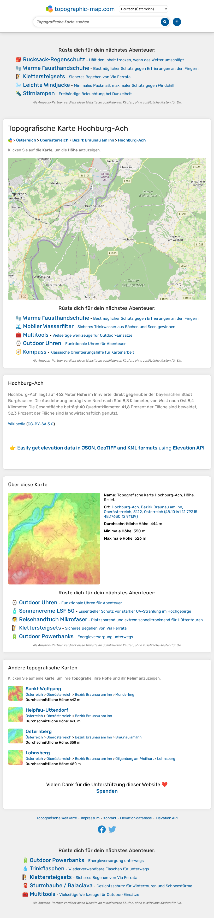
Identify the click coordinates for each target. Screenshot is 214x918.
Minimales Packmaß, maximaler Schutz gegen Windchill (124, 85)
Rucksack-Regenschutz (54, 59)
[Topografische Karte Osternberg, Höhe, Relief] (15, 737)
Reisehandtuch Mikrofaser (53, 619)
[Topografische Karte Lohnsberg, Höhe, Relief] (15, 758)
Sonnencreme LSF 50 (47, 610)
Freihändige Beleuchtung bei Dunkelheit (95, 93)
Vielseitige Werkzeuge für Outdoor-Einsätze (92, 335)
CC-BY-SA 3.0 (41, 424)
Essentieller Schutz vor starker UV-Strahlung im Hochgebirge (135, 611)
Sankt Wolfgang (43, 689)
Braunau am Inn (128, 737)
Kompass (34, 351)
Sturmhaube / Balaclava (61, 885)
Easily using (111, 448)
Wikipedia (16, 424)
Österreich (34, 694)
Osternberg (39, 731)
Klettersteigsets (44, 76)
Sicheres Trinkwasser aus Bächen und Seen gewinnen (126, 326)
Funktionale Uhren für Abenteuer (95, 343)
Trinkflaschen (47, 868)
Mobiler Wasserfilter (48, 326)
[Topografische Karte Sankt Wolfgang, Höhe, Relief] (15, 694)
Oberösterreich (59, 694)
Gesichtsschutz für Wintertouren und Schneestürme (144, 886)
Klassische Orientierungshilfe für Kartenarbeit (92, 352)
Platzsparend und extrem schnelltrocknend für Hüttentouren (147, 620)
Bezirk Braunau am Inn (93, 694)
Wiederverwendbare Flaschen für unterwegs (108, 869)
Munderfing (124, 694)
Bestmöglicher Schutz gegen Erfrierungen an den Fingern (146, 68)
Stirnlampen (39, 93)
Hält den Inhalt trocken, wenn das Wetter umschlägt (136, 60)
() (150, 512)
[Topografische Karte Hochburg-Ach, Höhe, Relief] (54, 538)
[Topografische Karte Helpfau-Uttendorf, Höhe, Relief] (15, 715)
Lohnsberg (38, 753)
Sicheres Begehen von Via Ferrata (99, 77)
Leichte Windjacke (46, 85)
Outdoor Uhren (42, 343)
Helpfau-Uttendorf (47, 710)
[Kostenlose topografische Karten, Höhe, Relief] (10, 140)
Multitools (36, 334)
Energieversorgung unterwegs (105, 636)
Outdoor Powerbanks (46, 636)
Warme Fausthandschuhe (56, 68)
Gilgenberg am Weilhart (134, 758)
